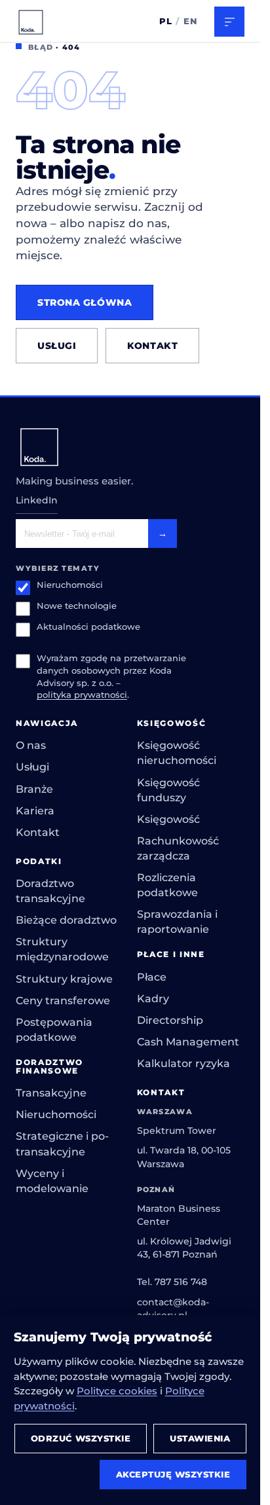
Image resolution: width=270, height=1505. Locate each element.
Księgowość (168, 819)
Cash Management (188, 1042)
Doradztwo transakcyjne (50, 891)
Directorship (170, 1020)
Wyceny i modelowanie (52, 1181)
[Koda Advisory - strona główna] (31, 22)
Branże (34, 789)
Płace (151, 977)
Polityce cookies (117, 1391)
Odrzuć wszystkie (80, 1438)
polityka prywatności (82, 695)
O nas (31, 745)
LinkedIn (37, 500)
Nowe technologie (77, 606)
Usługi (56, 346)
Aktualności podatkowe (88, 627)
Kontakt (152, 346)
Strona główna (84, 302)
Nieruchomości (70, 585)
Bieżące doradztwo (66, 920)
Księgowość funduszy (168, 790)
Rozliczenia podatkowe (167, 885)
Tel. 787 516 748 (172, 1282)
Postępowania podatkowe (54, 1029)
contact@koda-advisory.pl (173, 1308)
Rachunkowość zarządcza (178, 848)
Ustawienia (200, 1438)
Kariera (35, 811)
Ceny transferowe (63, 1000)
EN (190, 21)
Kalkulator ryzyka (183, 1063)
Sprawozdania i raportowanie (177, 921)
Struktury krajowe (64, 979)
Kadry (153, 998)
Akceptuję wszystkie (173, 1474)
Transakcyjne (51, 1093)
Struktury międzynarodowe (62, 949)
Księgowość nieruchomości (176, 753)
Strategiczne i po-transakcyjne (62, 1143)
